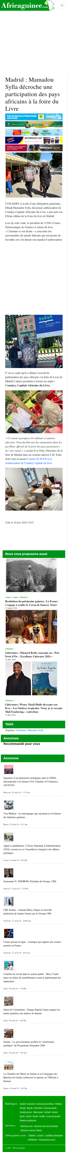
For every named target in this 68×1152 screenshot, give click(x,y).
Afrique (23, 1108)
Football (47, 1112)
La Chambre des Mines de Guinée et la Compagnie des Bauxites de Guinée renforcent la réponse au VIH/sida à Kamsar (30, 1077)
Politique (58, 1104)
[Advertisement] (34, 36)
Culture (54, 1112)
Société (23, 1104)
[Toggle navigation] (62, 5)
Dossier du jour (26, 1112)
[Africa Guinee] (27, 5)
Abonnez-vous (26, 1126)
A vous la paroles (53, 1116)
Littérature (21, 730)
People (35, 1116)
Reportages (38, 1112)
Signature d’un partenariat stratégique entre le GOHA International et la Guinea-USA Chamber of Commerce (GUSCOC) (30, 781)
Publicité (32, 1135)
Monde (30, 1108)
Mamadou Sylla (35, 730)
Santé (22, 1116)
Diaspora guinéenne (28, 1120)
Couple (28, 1116)
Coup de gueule (49, 1108)
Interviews (38, 1108)
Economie (31, 1104)
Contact (40, 1135)
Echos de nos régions (45, 1104)
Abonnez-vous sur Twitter (31, 1130)
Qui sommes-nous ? (47, 1139)
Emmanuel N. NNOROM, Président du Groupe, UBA (29, 881)
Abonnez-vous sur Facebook (46, 1126)
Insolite (42, 1116)
